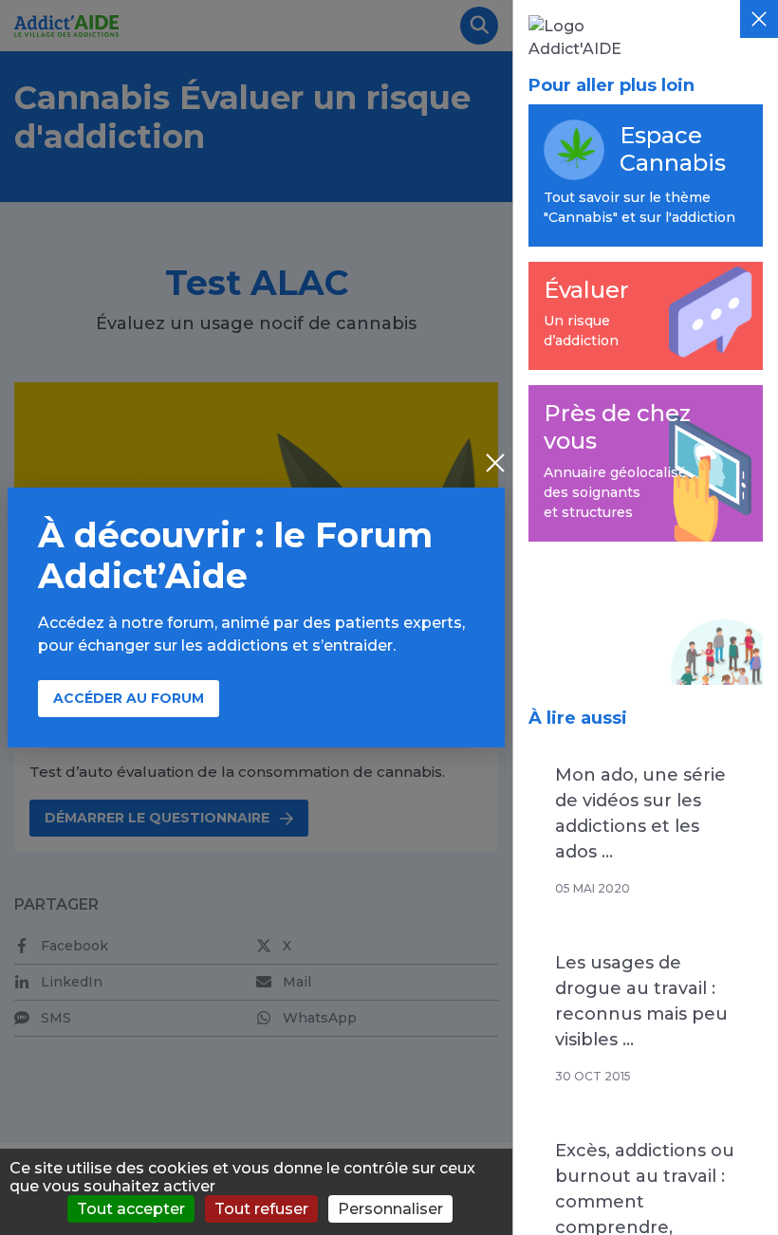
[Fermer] (759, 19)
